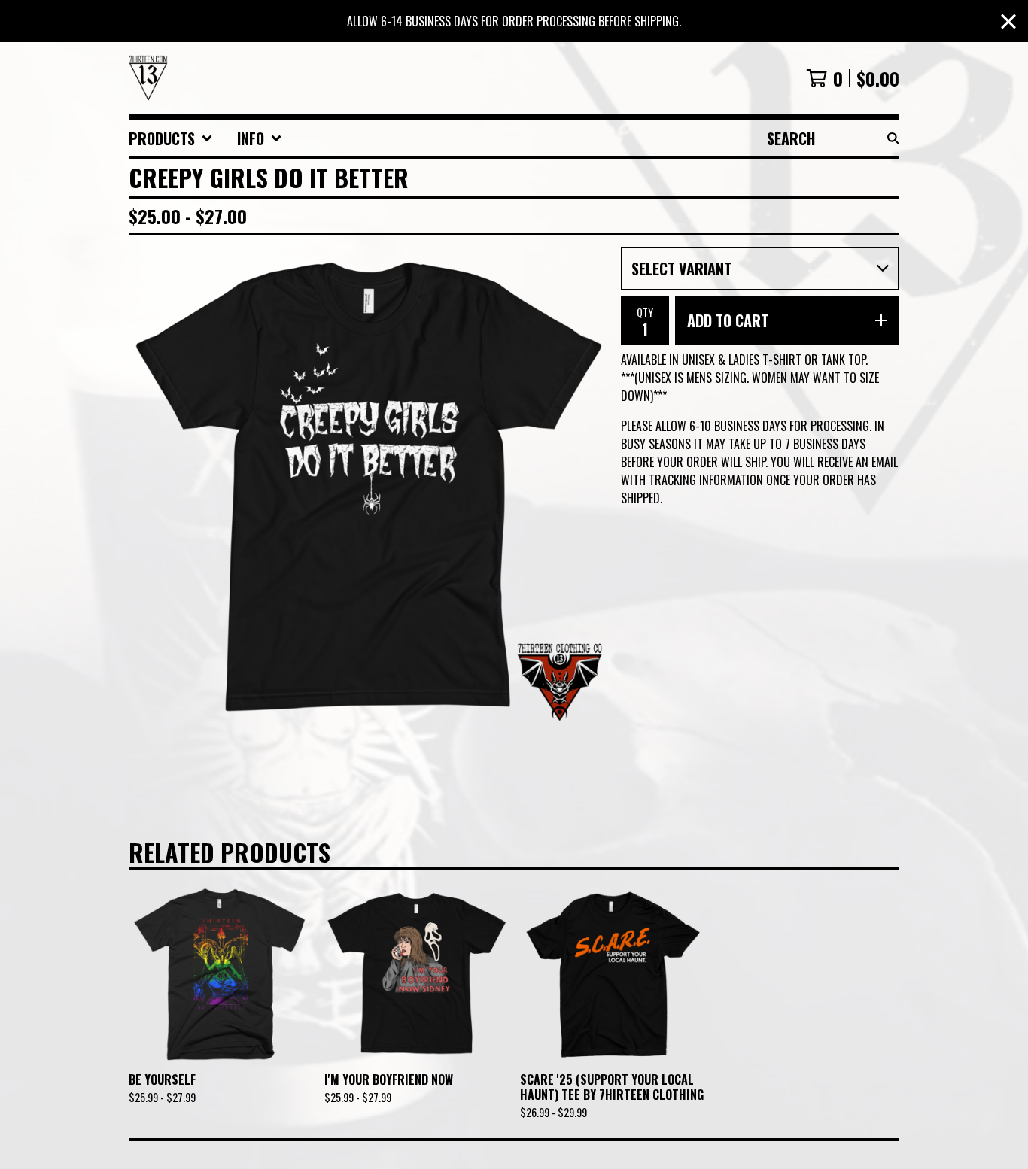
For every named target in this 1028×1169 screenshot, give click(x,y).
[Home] (148, 78)
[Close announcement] (1008, 21)
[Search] (893, 138)
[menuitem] (171, 138)
